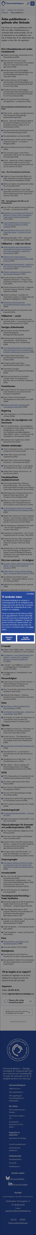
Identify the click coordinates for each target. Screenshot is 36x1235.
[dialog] (18, 617)
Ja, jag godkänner (25, 638)
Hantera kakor (9, 638)
